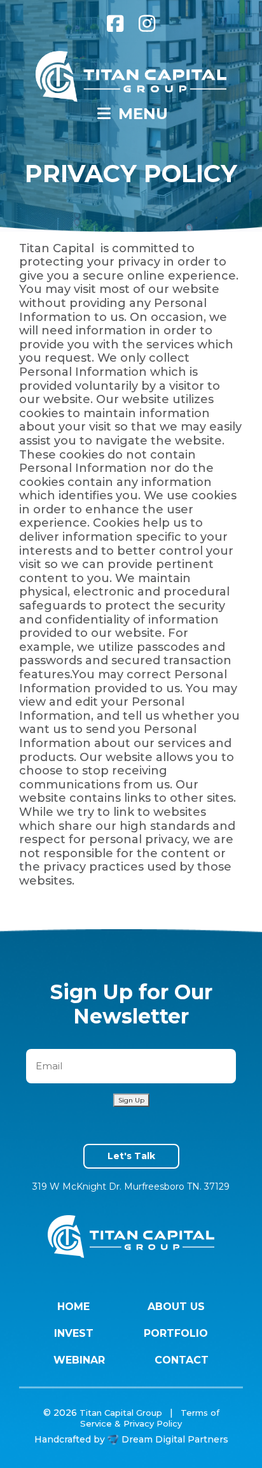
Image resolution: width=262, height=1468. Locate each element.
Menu (141, 113)
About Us (176, 1307)
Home (73, 1307)
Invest (73, 1333)
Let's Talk (131, 1156)
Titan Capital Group (120, 1412)
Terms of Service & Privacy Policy (149, 1418)
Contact (182, 1360)
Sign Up (131, 1100)
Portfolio (176, 1333)
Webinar (79, 1360)
